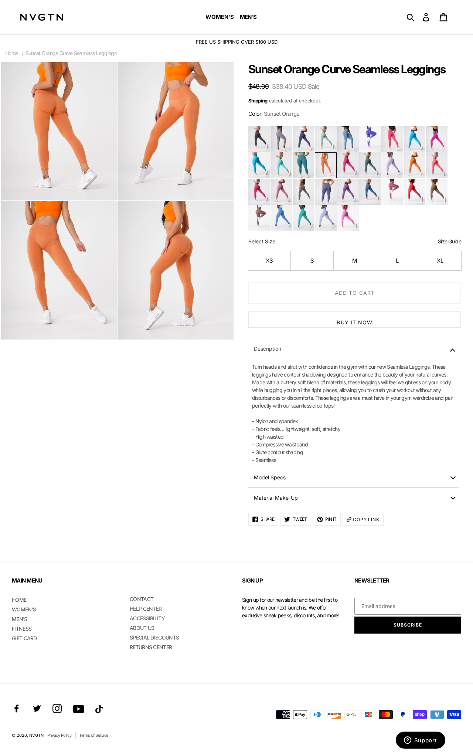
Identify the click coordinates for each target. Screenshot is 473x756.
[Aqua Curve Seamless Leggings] (259, 165)
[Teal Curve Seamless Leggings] (303, 165)
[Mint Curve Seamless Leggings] (281, 165)
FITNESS (21, 628)
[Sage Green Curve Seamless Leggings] (326, 139)
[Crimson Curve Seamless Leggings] (259, 192)
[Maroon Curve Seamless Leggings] (392, 192)
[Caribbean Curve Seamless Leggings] (414, 139)
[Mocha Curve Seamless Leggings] (437, 192)
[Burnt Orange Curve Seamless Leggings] (414, 165)
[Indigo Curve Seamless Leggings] (303, 139)
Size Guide (449, 241)
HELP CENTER (145, 608)
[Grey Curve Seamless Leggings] (281, 139)
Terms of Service (93, 735)
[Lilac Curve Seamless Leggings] (392, 165)
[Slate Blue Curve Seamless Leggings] (370, 192)
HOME (19, 600)
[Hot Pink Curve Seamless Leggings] (392, 139)
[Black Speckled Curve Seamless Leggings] (259, 139)
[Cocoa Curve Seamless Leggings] (259, 218)
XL (440, 260)
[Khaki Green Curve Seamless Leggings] (303, 192)
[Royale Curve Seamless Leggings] (326, 192)
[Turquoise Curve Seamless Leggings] (303, 218)
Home (11, 53)
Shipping (258, 101)
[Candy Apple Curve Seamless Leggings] (414, 192)
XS (269, 260)
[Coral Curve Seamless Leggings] (437, 165)
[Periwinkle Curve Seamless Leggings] (326, 218)
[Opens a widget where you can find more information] (420, 741)
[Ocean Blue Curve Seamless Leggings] (281, 218)
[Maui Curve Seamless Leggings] (437, 139)
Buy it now (354, 322)
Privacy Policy (59, 735)
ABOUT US (142, 628)
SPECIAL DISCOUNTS (154, 637)
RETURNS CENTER (151, 647)
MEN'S (19, 619)
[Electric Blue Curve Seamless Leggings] (370, 139)
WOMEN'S (24, 609)
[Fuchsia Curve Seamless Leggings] (348, 165)
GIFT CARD (24, 638)
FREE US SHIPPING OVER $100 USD (237, 42)
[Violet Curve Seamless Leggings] (348, 192)
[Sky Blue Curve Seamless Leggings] (348, 139)
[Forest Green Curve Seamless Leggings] (370, 165)
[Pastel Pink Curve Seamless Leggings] (281, 192)
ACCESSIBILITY (147, 618)
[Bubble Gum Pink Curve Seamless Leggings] (348, 218)
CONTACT (141, 599)
